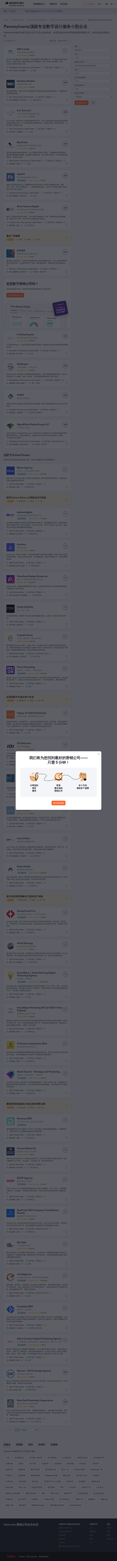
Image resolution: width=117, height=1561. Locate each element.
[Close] (98, 754)
